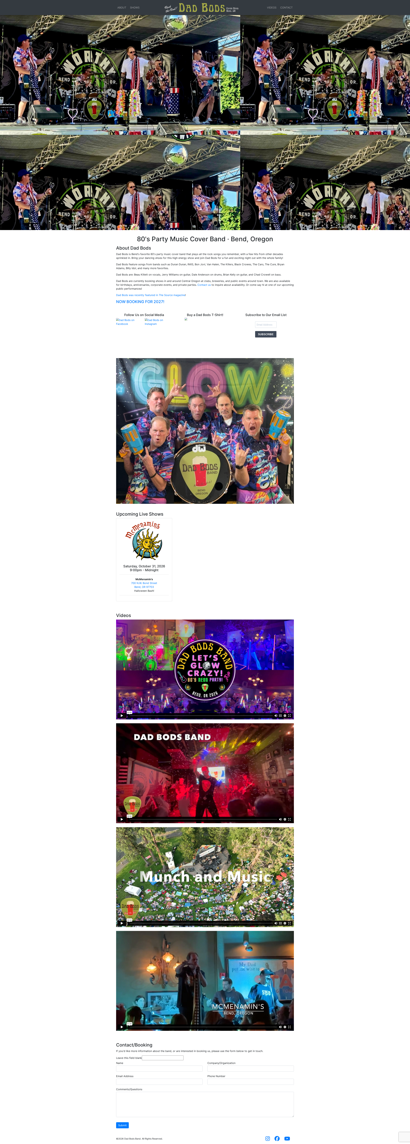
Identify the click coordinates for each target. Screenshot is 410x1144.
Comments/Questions (129, 1089)
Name (119, 1063)
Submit (122, 1125)
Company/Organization (221, 1063)
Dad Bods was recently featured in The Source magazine (150, 295)
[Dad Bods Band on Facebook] (277, 1139)
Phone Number (216, 1076)
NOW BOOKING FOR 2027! (140, 301)
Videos (271, 7)
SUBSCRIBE (266, 334)
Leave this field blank (129, 1057)
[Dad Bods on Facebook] (130, 321)
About (121, 7)
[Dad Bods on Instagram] (158, 321)
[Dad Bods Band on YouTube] (287, 1139)
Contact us (204, 284)
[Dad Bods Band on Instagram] (267, 1139)
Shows (134, 7)
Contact (286, 7)
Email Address (124, 1076)
